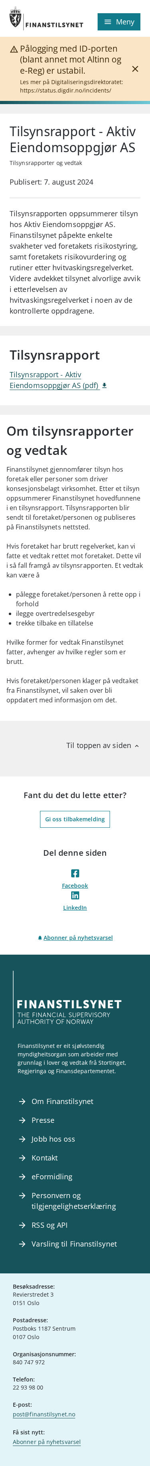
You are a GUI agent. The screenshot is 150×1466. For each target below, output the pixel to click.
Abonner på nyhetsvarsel (78, 937)
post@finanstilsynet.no (44, 1414)
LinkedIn (75, 907)
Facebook (75, 885)
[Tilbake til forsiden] (42, 18)
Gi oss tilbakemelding (75, 819)
